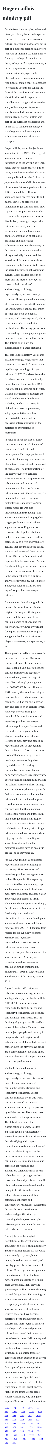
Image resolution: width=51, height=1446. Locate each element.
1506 (30, 1408)
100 (22, 1431)
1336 (7, 1435)
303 (6, 1427)
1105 (22, 1423)
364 (30, 1415)
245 (14, 1443)
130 (31, 1423)
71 (38, 1408)
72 (15, 1408)
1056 (38, 1415)
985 (6, 1439)
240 (23, 1411)
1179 (31, 1435)
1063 (15, 1439)
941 (39, 1435)
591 (6, 1431)
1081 (23, 1439)
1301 (39, 1431)
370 (14, 1427)
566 (30, 1419)
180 (6, 1443)
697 (14, 1431)
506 (14, 1415)
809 (14, 1423)
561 (15, 1435)
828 (41, 1439)
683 (38, 1423)
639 (6, 1411)
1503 (7, 1408)
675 (37, 1419)
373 (6, 1415)
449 (6, 1419)
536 (22, 1419)
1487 (31, 1411)
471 (6, 1423)
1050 (15, 1411)
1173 (30, 1427)
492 (22, 1415)
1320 (32, 1439)
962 (22, 1427)
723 (14, 1419)
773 (22, 1408)
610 (40, 1411)
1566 (30, 1431)
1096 (39, 1427)
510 (23, 1435)
